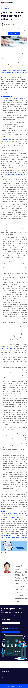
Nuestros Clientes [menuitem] (5, 671)
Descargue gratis (14, 33)
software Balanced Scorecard (16, 513)
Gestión (6, 552)
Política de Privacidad (13, 628)
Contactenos (5, 7)
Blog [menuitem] (2, 679)
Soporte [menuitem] (3, 677)
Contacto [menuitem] (3, 681)
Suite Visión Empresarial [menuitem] (6, 675)
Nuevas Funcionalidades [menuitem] (6, 673)
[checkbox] (11, 628)
